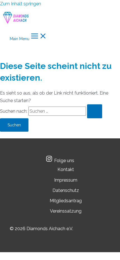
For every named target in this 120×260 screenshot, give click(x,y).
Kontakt (65, 169)
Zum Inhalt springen (20, 3)
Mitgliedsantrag (66, 200)
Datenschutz (65, 190)
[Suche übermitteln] (94, 111)
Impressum (65, 180)
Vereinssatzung (65, 211)
